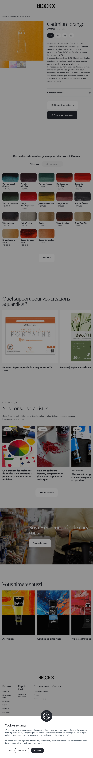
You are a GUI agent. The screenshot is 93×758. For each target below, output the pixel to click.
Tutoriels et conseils (41, 691)
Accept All (37, 750)
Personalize (22, 750)
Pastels (4, 705)
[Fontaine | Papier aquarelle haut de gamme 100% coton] (30, 336)
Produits (6, 686)
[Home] (46, 677)
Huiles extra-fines (6, 696)
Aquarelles (6, 701)
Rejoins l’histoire (40, 699)
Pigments (5, 708)
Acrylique (5, 691)
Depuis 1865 (22, 688)
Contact (56, 686)
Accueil (4, 16)
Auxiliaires (6, 712)
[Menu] (89, 5)
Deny (10, 750)
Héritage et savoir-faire (22, 695)
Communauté (41, 686)
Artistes (36, 695)
